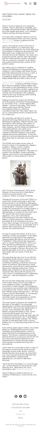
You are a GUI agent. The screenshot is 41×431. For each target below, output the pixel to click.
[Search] (26, 3)
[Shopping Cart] (30, 3)
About (20, 417)
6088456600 (20, 414)
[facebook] (20, 396)
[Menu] (35, 3)
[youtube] (25, 396)
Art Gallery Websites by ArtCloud (26, 425)
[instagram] (15, 396)
